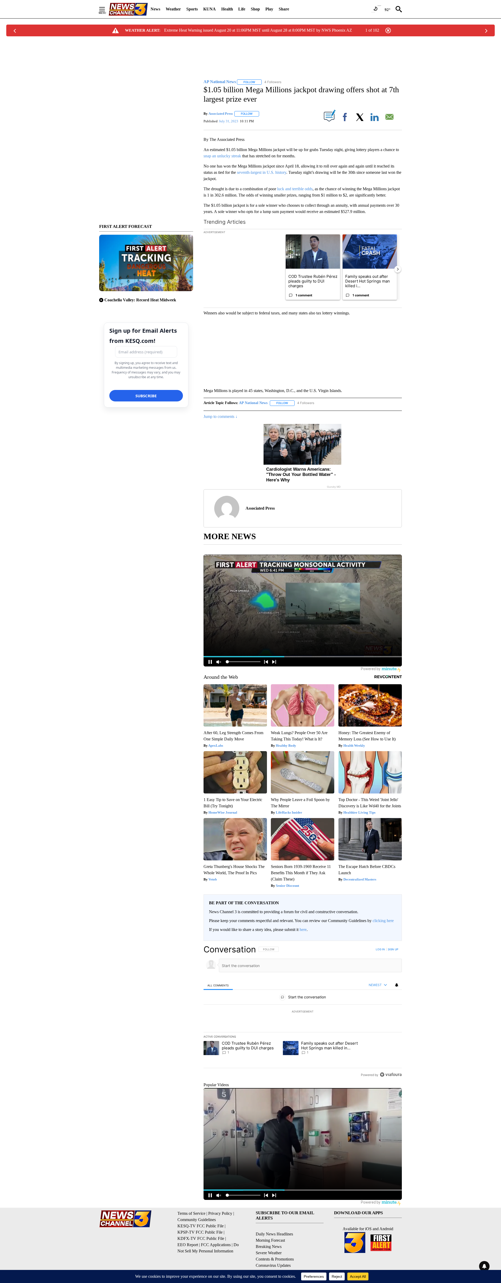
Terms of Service (191, 1213)
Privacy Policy (220, 1213)
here (303, 929)
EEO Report (187, 1244)
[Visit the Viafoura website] (391, 1074)
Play (269, 9)
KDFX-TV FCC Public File (200, 1238)
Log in (380, 949)
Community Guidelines (196, 1219)
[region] (303, 1012)
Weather (173, 9)
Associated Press (220, 114)
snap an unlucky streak (222, 156)
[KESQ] (128, 9)
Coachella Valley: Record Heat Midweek (140, 300)
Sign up (393, 949)
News (155, 9)
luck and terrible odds (295, 189)
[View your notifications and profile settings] (396, 985)
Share (284, 9)
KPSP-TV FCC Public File (200, 1232)
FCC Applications (216, 1244)
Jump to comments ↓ (220, 416)
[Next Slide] (397, 269)
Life (241, 9)
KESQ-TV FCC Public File (200, 1226)
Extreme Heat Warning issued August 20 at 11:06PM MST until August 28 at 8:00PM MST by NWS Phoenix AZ (258, 30)
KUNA (209, 9)
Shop (255, 9)
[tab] (218, 985)
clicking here (383, 920)
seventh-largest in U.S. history (261, 172)
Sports (192, 9)
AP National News (253, 403)
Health (227, 9)
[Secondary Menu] (106, 9)
